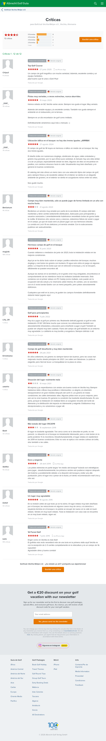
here (28, 635)
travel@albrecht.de (70, 631)
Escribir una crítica (90, 39)
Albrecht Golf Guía (17, 3)
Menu (102, 3)
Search (95, 3)
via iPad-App (59, 464)
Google (40, 83)
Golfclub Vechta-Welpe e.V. (15, 9)
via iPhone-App (60, 69)
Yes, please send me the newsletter (53, 621)
